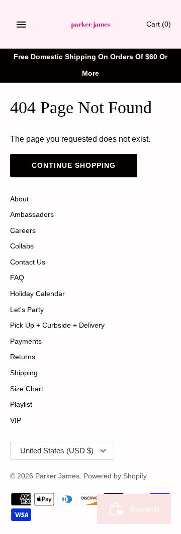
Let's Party (27, 310)
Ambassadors (32, 214)
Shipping (24, 373)
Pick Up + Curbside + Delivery (57, 325)
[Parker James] (90, 24)
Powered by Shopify (115, 476)
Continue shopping (74, 165)
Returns (22, 357)
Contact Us (27, 262)
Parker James (57, 476)
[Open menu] (21, 25)
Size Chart (26, 389)
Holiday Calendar (37, 294)
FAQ (17, 278)
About (19, 199)
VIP (15, 420)
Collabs (22, 246)
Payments (26, 341)
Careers (23, 230)
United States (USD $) (57, 450)
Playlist (21, 404)
